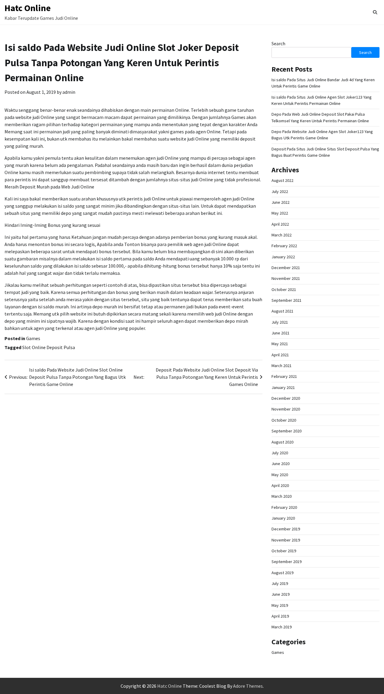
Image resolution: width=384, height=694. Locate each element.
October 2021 (284, 289)
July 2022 (280, 191)
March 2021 (282, 365)
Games (33, 338)
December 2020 (286, 398)
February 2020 (284, 507)
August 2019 (282, 572)
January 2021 (283, 387)
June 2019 (281, 594)
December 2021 (286, 267)
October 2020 (284, 420)
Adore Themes (248, 686)
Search (278, 43)
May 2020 (280, 474)
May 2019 (280, 605)
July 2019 (280, 583)
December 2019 (286, 529)
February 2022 (284, 245)
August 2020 (282, 442)
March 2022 (282, 235)
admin (68, 92)
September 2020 (287, 431)
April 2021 (280, 354)
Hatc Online (27, 7)
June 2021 (281, 333)
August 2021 (282, 311)
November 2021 (286, 278)
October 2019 (284, 550)
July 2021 (280, 322)
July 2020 (280, 452)
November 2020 (286, 409)
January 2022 (283, 257)
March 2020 (282, 496)
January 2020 (283, 518)
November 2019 (286, 540)
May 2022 (280, 213)
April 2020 (280, 485)
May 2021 (280, 343)
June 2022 (281, 202)
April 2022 (280, 224)
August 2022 (282, 180)
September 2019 (287, 561)
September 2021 (287, 300)
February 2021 (284, 376)
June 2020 (281, 463)
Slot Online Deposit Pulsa (48, 347)
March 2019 (282, 627)
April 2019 (280, 616)
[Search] (375, 12)
